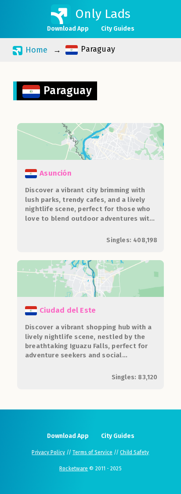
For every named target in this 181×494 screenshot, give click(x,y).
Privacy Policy (48, 452)
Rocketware (73, 469)
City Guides (117, 28)
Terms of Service (92, 452)
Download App (68, 28)
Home (35, 50)
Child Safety (134, 452)
